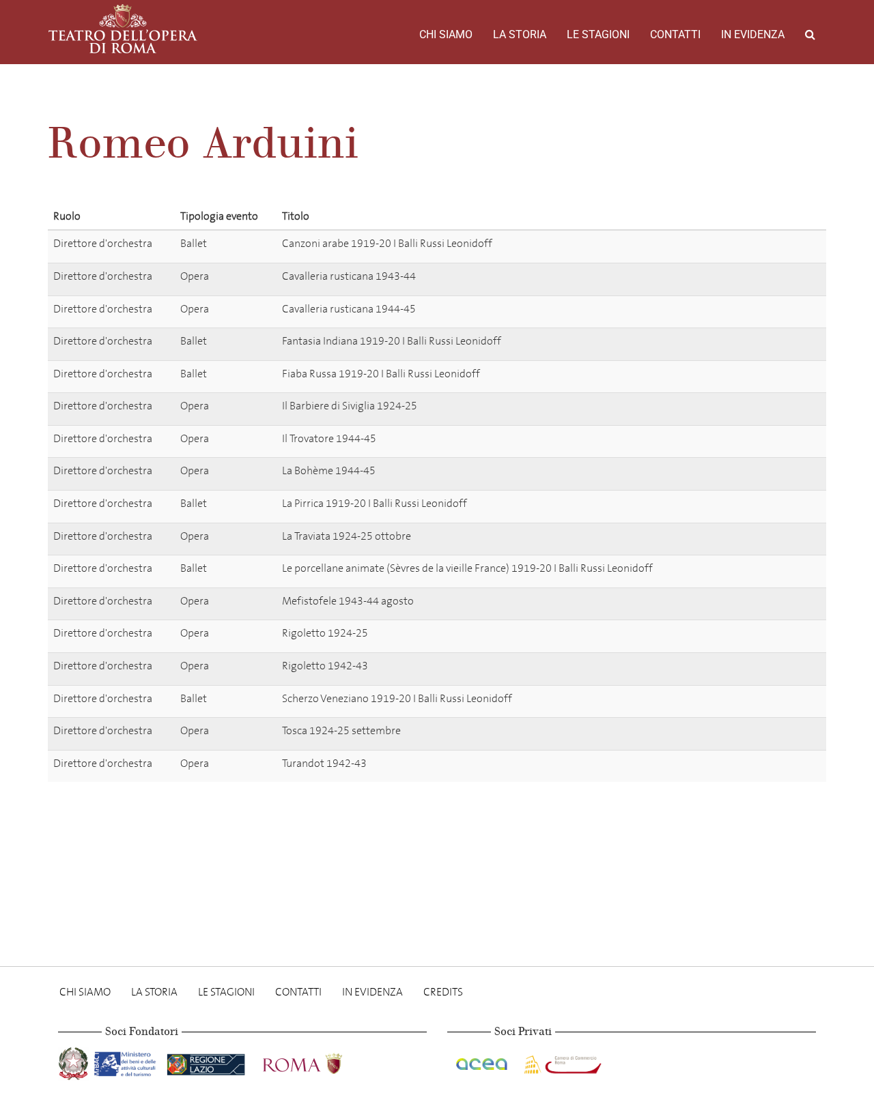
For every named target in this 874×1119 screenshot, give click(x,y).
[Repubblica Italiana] (74, 1061)
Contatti (675, 34)
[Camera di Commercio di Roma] (561, 1061)
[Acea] (482, 1061)
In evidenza (753, 34)
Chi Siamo (446, 34)
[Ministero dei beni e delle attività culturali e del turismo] (127, 1061)
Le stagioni (598, 34)
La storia (519, 34)
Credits (443, 992)
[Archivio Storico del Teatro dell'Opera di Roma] (122, 28)
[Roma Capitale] (320, 1061)
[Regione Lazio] (207, 1061)
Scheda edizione (771, 245)
